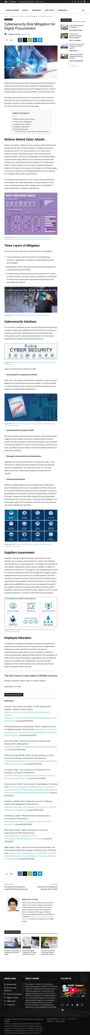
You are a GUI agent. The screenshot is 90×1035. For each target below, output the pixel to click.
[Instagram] (75, 1)
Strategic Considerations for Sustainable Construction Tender (12, 952)
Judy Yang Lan (73, 50)
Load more (72, 65)
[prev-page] (5, 959)
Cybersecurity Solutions (22, 124)
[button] (83, 10)
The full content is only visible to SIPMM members (33, 131)
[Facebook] (72, 1)
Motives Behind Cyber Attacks (24, 119)
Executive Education (14, 994)
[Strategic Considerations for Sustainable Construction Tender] (12, 942)
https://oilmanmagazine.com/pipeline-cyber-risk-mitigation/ (32, 315)
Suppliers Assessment (21, 127)
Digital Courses (12, 997)
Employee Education (21, 129)
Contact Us (11, 1004)
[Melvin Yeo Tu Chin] (5, 34)
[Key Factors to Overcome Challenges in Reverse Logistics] (64, 46)
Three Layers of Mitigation (23, 122)
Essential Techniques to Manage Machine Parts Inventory (76, 56)
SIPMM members (48, 675)
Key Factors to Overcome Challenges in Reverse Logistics (76, 46)
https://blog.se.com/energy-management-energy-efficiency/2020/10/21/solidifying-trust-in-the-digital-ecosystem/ (30, 732)
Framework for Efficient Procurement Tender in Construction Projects (48, 952)
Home (6, 16)
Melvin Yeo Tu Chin (14, 34)
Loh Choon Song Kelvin (76, 61)
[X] (81, 1)
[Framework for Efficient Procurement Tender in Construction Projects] (49, 942)
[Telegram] (40, 40)
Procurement (14, 16)
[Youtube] (84, 1)
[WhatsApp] (30, 40)
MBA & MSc (11, 1001)
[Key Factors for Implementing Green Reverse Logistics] (64, 35)
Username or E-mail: (12, 686)
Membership (11, 984)
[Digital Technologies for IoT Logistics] (64, 27)
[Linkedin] (78, 1)
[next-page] (9, 959)
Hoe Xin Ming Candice (75, 30)
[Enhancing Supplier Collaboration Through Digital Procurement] (31, 942)
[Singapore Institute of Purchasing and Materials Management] (19, 6)
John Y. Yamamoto (75, 40)
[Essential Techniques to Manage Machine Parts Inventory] (64, 56)
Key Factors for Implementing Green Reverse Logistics (75, 35)
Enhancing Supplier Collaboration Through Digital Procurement (29, 952)
